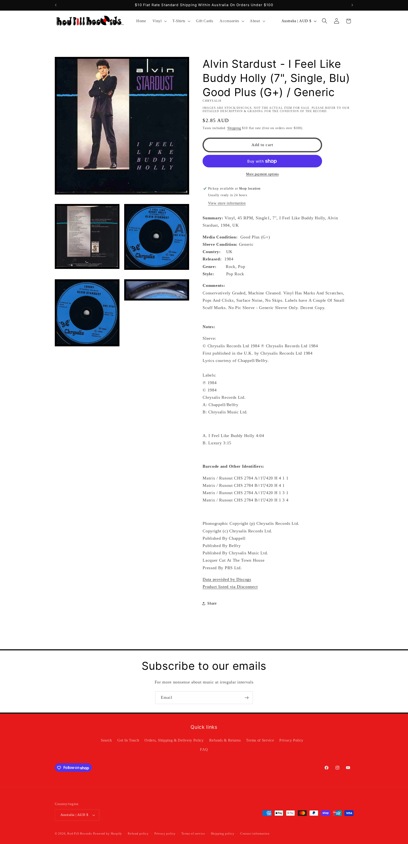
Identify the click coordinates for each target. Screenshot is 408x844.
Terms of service (193, 834)
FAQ (204, 750)
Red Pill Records (79, 834)
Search (106, 740)
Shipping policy (222, 834)
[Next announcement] (352, 5)
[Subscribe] (247, 697)
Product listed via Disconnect (230, 587)
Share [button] (212, 603)
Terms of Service (260, 740)
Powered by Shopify (107, 834)
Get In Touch (128, 740)
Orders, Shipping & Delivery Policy (174, 740)
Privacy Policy (291, 740)
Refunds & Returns (225, 740)
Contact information (255, 834)
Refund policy (138, 834)
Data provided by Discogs (227, 579)
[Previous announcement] (56, 5)
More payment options (262, 174)
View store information (227, 203)
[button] (159, 21)
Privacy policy (165, 834)
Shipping (234, 128)
